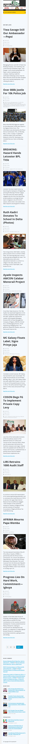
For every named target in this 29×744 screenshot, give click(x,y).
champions (7, 169)
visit (18, 231)
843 (8, 103)
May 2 (8, 105)
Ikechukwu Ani (22, 104)
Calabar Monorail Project (16, 291)
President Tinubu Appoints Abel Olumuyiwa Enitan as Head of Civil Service (16, 697)
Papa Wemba (11, 532)
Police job (17, 105)
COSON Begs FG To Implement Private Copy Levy (13, 402)
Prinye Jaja (17, 353)
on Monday (12, 105)
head (18, 104)
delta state (7, 231)
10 (18, 102)
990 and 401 (12, 103)
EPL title (15, 169)
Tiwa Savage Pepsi (8, 45)
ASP (16, 103)
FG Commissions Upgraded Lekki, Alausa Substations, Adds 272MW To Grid (17, 705)
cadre (15, 104)
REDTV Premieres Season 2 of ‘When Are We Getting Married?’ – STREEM (13, 667)
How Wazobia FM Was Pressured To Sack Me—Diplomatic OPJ (16, 733)
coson (6, 416)
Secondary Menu (10, 12)
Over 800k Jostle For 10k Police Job (14, 91)
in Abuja (5, 105)
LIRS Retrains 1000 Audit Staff (13, 463)
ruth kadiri (12, 231)
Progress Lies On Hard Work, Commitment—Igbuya (13, 582)
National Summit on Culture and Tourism (13, 417)
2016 (21, 102)
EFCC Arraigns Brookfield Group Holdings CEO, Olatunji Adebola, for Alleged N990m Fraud (16, 690)
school (15, 231)
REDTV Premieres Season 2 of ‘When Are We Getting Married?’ (13, 670)
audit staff (7, 474)
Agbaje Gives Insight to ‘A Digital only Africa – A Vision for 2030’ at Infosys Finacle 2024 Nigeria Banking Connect (13, 680)
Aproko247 (13, 741)
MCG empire (12, 353)
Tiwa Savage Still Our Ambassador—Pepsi (14, 33)
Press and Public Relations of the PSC (16, 106)
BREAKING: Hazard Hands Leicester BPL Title (12, 155)
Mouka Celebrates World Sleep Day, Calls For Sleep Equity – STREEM (13, 661)
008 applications (14, 102)
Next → (19, 647)
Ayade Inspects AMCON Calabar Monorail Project (14, 278)
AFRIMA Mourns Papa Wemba (13, 521)
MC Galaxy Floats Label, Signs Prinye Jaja (14, 341)
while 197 (7, 106)
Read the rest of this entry (9, 84)
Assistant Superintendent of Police (12, 104)
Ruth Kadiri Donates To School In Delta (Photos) (12, 217)
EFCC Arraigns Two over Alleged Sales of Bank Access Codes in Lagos (16, 711)
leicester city (20, 169)
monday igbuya (8, 596)
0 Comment (7, 44)
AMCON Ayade (8, 291)
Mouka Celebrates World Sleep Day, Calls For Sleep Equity (13, 663)
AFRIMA (6, 532)
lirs (10, 474)
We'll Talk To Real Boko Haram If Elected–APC (16, 720)
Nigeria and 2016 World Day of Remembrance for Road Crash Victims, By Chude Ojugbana (15, 727)
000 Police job (7, 102)
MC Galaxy (7, 353)
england (11, 169)
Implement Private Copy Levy (14, 416)
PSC (4, 106)
